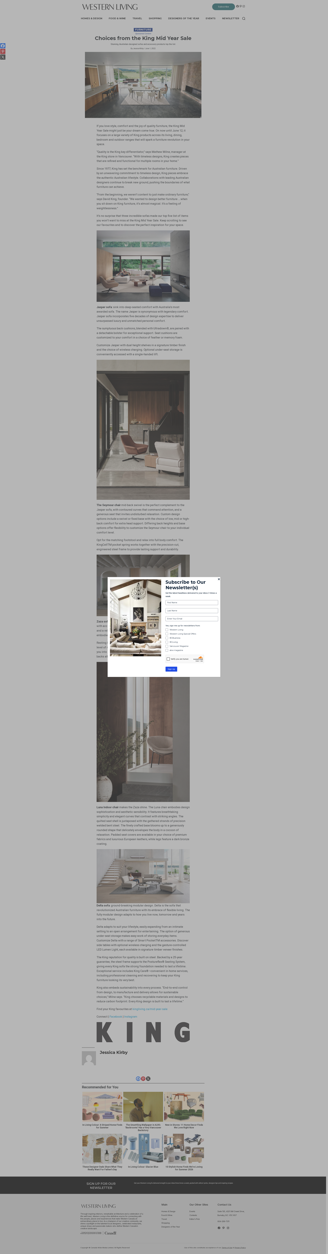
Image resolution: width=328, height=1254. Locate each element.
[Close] (218, 579)
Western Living (176, 630)
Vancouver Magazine (179, 646)
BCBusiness (175, 638)
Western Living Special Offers (183, 634)
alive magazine (176, 650)
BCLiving (174, 642)
